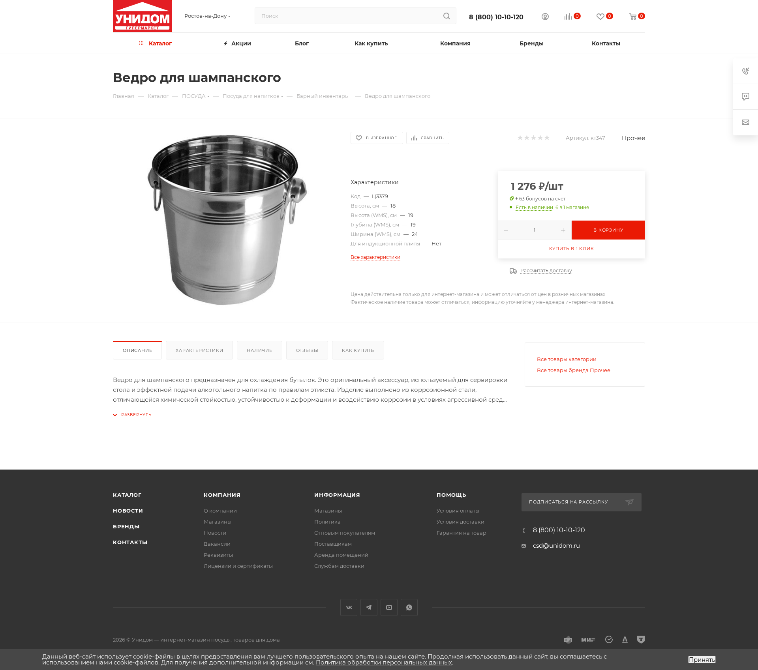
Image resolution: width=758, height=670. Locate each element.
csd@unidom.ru (556, 545)
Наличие (259, 350)
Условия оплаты (458, 510)
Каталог (127, 495)
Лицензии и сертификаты (238, 566)
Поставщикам (333, 544)
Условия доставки (460, 521)
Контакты (130, 542)
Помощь (451, 495)
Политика (327, 521)
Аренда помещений (341, 555)
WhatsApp (409, 607)
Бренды (126, 526)
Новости (128, 510)
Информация (337, 495)
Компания (222, 495)
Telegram (368, 607)
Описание (137, 350)
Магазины (217, 521)
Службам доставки (339, 566)
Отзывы (307, 350)
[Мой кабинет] (545, 17)
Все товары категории (567, 359)
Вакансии (217, 544)
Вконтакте (348, 607)
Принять (702, 659)
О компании (220, 510)
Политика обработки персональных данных (384, 662)
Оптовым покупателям (344, 533)
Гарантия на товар (461, 533)
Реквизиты (218, 555)
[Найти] (446, 15)
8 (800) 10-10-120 (496, 17)
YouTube (389, 607)
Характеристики (199, 350)
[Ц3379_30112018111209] (224, 220)
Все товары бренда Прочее (573, 370)
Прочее (633, 138)
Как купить (358, 350)
